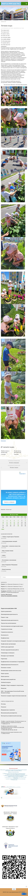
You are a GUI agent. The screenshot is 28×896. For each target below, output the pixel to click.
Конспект (3, 440)
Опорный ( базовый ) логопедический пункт (13, 641)
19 (10, 524)
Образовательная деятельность (9, 620)
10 (3, 522)
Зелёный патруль (6, 682)
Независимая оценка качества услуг (11, 670)
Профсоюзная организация (8, 644)
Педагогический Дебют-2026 (9, 608)
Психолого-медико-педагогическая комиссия (13, 695)
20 (14, 524)
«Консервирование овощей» (9, 541)
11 (7, 522)
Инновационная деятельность (9, 614)
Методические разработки (8, 679)
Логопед (3, 704)
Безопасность (4, 635)
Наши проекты (5, 676)
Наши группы (5, 673)
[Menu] (26, 3)
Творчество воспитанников (8, 623)
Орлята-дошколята (6, 611)
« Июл (2, 529)
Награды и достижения (7, 655)
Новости (3, 21)
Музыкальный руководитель (9, 712)
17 (3, 524)
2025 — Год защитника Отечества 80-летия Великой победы (12, 692)
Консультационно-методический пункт (12, 626)
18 (7, 524)
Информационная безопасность (9, 664)
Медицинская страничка (8, 710)
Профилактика (5, 638)
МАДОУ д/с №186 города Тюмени (11, 3)
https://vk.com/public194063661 (9, 596)
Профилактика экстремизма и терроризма (12, 661)
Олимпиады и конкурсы (7, 652)
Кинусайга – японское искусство (11, 546)
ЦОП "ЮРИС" (21, 892)
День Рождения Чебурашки (9, 564)
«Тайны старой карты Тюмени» (10, 536)
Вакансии (3, 688)
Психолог (3, 707)
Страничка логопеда (6, 629)
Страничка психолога (7, 632)
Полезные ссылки (6, 667)
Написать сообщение (9, 502)
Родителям (4, 658)
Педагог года (4, 617)
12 (10, 522)
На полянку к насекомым (9, 560)
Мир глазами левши (7, 550)
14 (18, 522)
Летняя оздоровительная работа (10, 649)
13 (14, 522)
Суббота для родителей (7, 647)
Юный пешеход (6, 569)
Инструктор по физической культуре (11, 715)
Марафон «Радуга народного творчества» (12, 685)
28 (18, 525)
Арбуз (3, 555)
